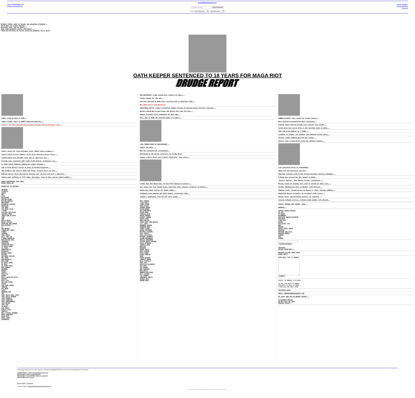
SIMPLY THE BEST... (147, 147)
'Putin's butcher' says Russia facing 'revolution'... (300, 180)
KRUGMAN (143, 248)
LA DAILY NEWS (7, 246)
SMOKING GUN (6, 292)
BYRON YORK (144, 280)
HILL (3, 236)
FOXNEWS (4, 233)
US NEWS (4, 306)
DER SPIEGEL (6, 225)
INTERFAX (281, 219)
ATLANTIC (4, 191)
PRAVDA (280, 227)
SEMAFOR (4, 287)
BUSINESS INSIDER (8, 204)
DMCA (24, 383)
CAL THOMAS (144, 275)
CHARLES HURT (145, 244)
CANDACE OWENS (145, 259)
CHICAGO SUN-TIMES (8, 212)
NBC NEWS (4, 257)
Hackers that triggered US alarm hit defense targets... (301, 141)
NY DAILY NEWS (7, 262)
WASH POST (5, 316)
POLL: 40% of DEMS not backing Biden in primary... (161, 117)
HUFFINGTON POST (7, 240)
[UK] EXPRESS (6, 298)
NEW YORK (4, 261)
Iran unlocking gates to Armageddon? (293, 167)
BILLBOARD (5, 197)
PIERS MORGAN (145, 254)
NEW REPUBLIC (6, 259)
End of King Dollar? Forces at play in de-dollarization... (26, 167)
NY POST (4, 264)
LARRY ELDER (144, 228)
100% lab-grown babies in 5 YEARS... (293, 131)
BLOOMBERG (282, 215)
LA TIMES (4, 248)
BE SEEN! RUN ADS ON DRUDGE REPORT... (293, 296)
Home (19, 383)
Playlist (32, 377)
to (209, 11)
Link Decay (30, 383)
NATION (4, 254)
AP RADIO (281, 214)
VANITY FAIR (6, 309)
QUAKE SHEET (283, 254)
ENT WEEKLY (5, 228)
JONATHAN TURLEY (146, 277)
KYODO (280, 222)
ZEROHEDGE (5, 319)
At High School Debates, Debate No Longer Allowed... (23, 164)
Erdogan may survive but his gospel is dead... (297, 177)
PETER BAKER (144, 209)
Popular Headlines (402, 6)
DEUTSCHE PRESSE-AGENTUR (288, 217)
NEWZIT (4, 270)
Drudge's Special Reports (15, 6)
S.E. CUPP (144, 223)
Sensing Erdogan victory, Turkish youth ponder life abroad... (304, 200)
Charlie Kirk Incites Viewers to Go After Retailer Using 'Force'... (29, 154)
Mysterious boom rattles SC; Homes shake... (158, 190)
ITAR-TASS (282, 220)
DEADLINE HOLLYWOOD (9, 223)
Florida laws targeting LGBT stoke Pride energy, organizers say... (29, 161)
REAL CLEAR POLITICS (9, 277)
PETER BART (144, 212)
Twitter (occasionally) (42, 376)
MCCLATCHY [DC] (284, 223)
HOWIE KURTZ (144, 249)
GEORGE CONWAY (145, 217)
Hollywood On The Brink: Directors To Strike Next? (161, 154)
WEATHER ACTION (284, 252)
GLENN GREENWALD (146, 238)
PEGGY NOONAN (145, 257)
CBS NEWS (4, 207)
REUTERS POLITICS (285, 231)
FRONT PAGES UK (7, 183)
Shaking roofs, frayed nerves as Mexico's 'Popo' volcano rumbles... (306, 190)
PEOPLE (4, 272)
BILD (3, 196)
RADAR (3, 275)
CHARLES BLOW (145, 214)
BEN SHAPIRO (144, 269)
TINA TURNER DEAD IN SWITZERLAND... (154, 144)
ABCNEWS (4, 189)
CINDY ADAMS (144, 204)
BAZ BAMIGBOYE (145, 210)
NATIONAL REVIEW (7, 256)
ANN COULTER (144, 220)
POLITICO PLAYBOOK (147, 264)
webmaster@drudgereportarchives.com (39, 386)
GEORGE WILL (144, 279)
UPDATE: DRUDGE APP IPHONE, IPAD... (293, 204)
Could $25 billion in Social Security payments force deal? (25, 30)
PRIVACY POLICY (284, 303)
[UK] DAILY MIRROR (8, 296)
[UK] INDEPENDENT (8, 301)
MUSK (141, 256)
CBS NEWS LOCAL (7, 209)
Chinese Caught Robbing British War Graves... (297, 137)
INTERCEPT (5, 243)
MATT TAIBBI (144, 274)
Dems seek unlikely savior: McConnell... (18, 29)
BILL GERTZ (144, 233)
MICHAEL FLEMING (146, 231)
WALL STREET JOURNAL (9, 313)
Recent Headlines (402, 4)
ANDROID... (282, 207)
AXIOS (3, 193)
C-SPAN (4, 210)
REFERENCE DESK (284, 290)
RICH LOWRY (144, 253)
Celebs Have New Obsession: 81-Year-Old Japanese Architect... (166, 183)
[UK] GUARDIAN (7, 300)
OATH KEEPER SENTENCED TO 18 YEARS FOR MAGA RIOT (207, 75)
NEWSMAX (4, 269)
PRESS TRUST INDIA (285, 228)
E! (2, 227)
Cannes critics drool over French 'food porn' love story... (165, 157)
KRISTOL (143, 246)
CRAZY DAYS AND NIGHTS (149, 222)
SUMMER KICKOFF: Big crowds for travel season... (298, 118)
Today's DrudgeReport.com (15, 4)
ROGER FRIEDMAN (146, 230)
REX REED (143, 266)
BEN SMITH (144, 270)
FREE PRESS (5, 235)
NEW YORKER (5, 267)
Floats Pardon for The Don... (152, 98)
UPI (279, 236)
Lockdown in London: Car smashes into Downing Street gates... (304, 134)
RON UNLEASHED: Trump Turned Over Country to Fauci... (162, 95)
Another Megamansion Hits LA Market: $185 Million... (300, 187)
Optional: (192, 11)
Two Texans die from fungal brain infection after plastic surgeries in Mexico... (174, 187)
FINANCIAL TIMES (7, 230)
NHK (279, 225)
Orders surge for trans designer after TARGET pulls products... (28, 151)
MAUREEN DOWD (145, 227)
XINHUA (280, 235)
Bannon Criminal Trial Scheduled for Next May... (160, 114)
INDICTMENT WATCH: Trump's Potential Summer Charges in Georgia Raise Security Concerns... (178, 108)
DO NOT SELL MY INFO (286, 301)
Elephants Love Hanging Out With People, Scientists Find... (165, 193)
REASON (4, 279)
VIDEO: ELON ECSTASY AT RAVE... (14, 118)
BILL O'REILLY (145, 261)
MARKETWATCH (6, 249)
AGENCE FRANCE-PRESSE (287, 210)
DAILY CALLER (6, 222)
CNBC (3, 217)
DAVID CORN (144, 219)
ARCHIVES (281, 247)
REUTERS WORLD (284, 233)
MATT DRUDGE (144, 201)
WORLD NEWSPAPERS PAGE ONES (12, 181)
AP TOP (280, 212)
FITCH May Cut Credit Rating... (14, 26)
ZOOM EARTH (295, 252)
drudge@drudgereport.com (40, 373)
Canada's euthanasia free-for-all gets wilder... (160, 196)
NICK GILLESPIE (146, 235)
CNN (2, 219)
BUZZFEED (4, 206)
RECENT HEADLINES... (286, 249)
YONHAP (280, 238)
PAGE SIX (143, 262)
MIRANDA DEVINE (146, 225)
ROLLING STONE (7, 282)
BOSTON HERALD (7, 201)
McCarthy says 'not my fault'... (14, 27)
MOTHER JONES (6, 253)
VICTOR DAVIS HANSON (148, 241)
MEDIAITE (4, 251)
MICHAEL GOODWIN (146, 236)
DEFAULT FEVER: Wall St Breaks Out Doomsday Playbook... (24, 24)
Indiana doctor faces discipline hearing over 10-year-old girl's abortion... (33, 174)
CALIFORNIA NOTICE (285, 300)
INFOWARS (4, 241)
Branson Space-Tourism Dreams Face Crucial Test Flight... (302, 124)
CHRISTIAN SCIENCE (8, 215)
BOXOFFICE (5, 186)
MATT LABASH (144, 251)
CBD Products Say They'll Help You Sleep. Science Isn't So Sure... (29, 170)
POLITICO (4, 274)
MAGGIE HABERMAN (146, 240)
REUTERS (281, 230)
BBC (2, 194)
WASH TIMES (5, 317)
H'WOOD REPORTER (7, 238)
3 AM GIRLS (144, 202)
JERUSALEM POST (7, 244)
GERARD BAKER (145, 207)
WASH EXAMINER (7, 314)
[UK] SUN (4, 305)
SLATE (3, 290)
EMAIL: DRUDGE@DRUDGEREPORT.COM (291, 293)
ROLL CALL (5, 280)
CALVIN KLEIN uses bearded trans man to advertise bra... (25, 157)
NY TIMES (4, 266)
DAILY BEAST (6, 220)
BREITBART (5, 202)
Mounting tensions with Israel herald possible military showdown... (306, 174)
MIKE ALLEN (144, 206)
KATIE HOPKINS (145, 243)
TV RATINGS (14, 186)
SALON (3, 283)
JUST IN (9, 236)
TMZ (2, 293)
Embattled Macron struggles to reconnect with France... (301, 193)
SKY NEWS (4, 288)
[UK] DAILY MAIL (7, 295)
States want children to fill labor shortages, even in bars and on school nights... (36, 177)
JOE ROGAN (144, 267)
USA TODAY (5, 308)
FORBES (4, 231)
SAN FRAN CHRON (7, 285)
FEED (17, 295)
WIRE (11, 266)
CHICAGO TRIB (6, 214)
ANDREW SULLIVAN (146, 272)
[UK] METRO (5, 303)
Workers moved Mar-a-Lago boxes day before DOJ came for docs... (166, 111)
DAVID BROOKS (145, 215)
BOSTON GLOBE (6, 199)
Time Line (405, 8)
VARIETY (4, 311)
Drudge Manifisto (35, 374)
